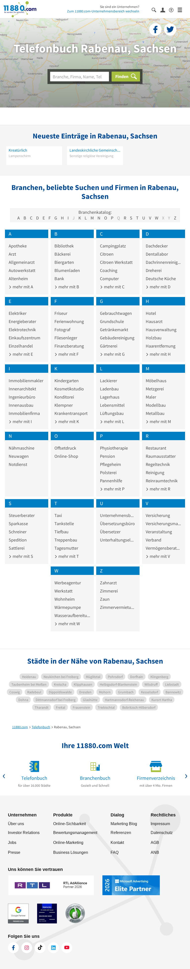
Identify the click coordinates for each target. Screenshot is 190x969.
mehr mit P (113, 489)
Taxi (58, 515)
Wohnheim (64, 599)
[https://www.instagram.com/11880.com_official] (26, 947)
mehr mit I (22, 421)
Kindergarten (66, 380)
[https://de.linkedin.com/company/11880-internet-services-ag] (53, 947)
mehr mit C (113, 287)
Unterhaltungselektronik (118, 540)
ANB (155, 852)
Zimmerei (109, 591)
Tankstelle (64, 523)
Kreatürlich (18, 150)
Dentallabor (157, 254)
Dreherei (154, 270)
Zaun (105, 599)
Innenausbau (21, 405)
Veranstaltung (159, 532)
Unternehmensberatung (118, 515)
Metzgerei (155, 389)
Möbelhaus (156, 380)
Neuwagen (19, 456)
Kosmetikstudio (69, 389)
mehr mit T (68, 556)
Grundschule (112, 321)
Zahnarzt (108, 583)
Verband (153, 540)
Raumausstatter (161, 456)
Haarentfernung (160, 346)
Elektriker (17, 313)
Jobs (12, 842)
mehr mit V (159, 556)
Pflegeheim (110, 464)
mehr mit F (68, 354)
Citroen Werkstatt (116, 262)
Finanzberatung (69, 346)
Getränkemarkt (114, 329)
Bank (59, 278)
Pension (107, 456)
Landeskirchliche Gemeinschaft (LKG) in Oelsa (95, 150)
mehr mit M (160, 421)
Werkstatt (63, 591)
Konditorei (64, 397)
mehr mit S (22, 556)
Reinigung (155, 472)
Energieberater (22, 321)
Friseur (60, 313)
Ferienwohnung (69, 321)
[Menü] (182, 9)
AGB (155, 842)
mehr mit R (159, 489)
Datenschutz (162, 833)
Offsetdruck (65, 448)
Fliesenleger (65, 338)
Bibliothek (64, 246)
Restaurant (156, 448)
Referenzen (121, 833)
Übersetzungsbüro (117, 523)
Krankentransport (71, 413)
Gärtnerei (108, 346)
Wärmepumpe (67, 607)
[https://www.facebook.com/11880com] (13, 947)
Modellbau (156, 405)
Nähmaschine (21, 448)
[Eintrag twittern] (170, 29)
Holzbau (154, 338)
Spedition (18, 540)
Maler (151, 397)
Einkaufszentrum (24, 338)
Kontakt (117, 842)
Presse (14, 852)
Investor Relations (24, 833)
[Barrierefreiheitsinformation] (173, 9)
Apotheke (18, 246)
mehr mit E (22, 354)
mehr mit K (68, 421)
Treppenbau (65, 540)
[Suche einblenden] (156, 9)
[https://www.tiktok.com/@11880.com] (40, 947)
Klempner (63, 405)
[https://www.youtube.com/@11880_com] (66, 947)
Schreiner (17, 532)
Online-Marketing (68, 842)
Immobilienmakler (26, 380)
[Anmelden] (164, 10)
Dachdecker (157, 246)
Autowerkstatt (22, 270)
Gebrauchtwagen (116, 313)
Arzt (12, 254)
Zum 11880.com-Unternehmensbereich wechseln (103, 11)
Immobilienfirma (24, 413)
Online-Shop (66, 456)
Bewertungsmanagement (75, 833)
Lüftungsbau (112, 413)
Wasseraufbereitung (72, 615)
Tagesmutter (66, 548)
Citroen (107, 254)
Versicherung (158, 515)
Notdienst (18, 464)
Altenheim (18, 278)
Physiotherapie (114, 448)
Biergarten (64, 262)
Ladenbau (109, 389)
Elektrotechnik (22, 329)
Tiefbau (61, 532)
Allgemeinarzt (22, 262)
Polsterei (108, 472)
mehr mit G (114, 354)
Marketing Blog (124, 824)
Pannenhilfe (111, 481)
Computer (109, 278)
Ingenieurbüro (22, 397)
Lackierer (108, 380)
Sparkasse (18, 523)
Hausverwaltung (161, 329)
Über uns (16, 824)
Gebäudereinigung (117, 338)
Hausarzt (154, 321)
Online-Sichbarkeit (69, 824)
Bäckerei (62, 254)
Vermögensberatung (164, 548)
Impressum (160, 824)
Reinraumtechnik (162, 481)
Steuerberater (22, 515)
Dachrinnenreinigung (164, 262)
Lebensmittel (112, 405)
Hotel (151, 313)
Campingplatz (113, 246)
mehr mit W (68, 623)
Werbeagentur (67, 583)
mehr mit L (113, 421)
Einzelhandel (21, 346)
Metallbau (155, 413)
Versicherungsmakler (164, 523)
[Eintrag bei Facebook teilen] (155, 29)
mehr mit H (160, 354)
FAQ (115, 852)
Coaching (108, 270)
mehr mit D (159, 287)
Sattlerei (16, 548)
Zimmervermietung (118, 607)
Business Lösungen (70, 852)
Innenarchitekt (22, 389)
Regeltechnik (158, 464)
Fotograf (62, 329)
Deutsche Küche (161, 278)
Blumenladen (67, 270)
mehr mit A (22, 287)
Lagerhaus (109, 397)
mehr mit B (68, 287)
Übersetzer (110, 532)
